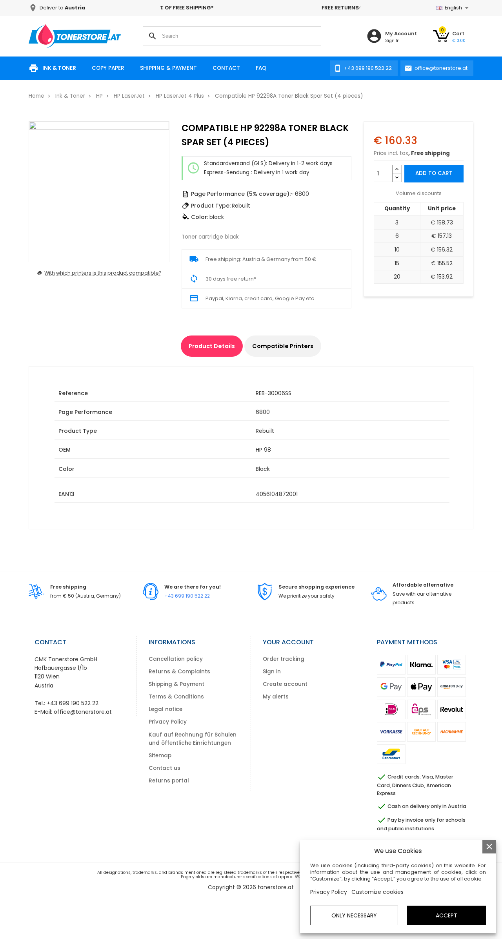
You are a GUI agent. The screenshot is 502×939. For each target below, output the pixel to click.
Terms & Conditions (176, 696)
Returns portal (169, 780)
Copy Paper (108, 68)
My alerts (276, 696)
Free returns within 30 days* (263, 7)
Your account (288, 642)
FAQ (261, 68)
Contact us (164, 768)
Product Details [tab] (212, 346)
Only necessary (354, 915)
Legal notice (165, 709)
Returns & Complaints (179, 671)
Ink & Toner (59, 68)
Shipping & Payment (168, 68)
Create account (285, 684)
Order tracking (283, 659)
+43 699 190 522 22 (187, 596)
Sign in (272, 671)
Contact (226, 68)
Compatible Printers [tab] (282, 346)
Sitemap (160, 755)
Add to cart (434, 173)
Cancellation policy (176, 659)
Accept (446, 915)
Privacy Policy (168, 722)
